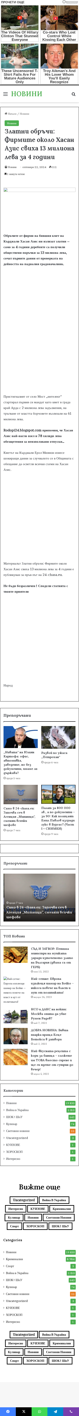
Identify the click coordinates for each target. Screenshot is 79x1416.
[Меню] (5, 95)
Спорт (14, 1226)
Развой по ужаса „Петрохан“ (54, 755)
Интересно (13, 1158)
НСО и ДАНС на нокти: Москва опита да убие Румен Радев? (49, 1013)
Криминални (62, 1209)
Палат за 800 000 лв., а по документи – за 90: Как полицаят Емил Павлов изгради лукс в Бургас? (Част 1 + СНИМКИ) (58, 818)
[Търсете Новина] (73, 95)
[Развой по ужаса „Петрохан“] (58, 737)
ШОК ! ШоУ (14, 1117)
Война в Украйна (17, 1110)
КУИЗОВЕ (13, 1145)
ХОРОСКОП (14, 1152)
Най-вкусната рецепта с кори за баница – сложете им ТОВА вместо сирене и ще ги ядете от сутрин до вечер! (52, 1060)
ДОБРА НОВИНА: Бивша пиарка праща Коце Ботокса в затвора (49, 1034)
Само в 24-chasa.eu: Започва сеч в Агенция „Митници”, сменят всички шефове (19, 816)
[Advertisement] (39, 350)
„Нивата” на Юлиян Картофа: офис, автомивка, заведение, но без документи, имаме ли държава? (20, 762)
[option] (39, 898)
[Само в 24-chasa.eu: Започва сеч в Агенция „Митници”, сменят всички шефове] (21, 794)
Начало (12, 113)
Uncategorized (17, 1138)
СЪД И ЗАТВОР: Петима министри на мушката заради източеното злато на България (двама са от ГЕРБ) (52, 958)
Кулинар (11, 1124)
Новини (24, 113)
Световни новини (18, 1131)
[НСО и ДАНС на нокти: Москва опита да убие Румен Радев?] (16, 1015)
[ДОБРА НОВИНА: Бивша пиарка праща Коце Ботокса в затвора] (16, 1036)
